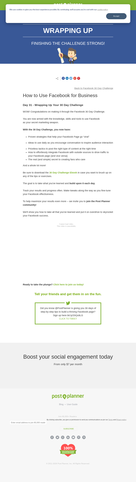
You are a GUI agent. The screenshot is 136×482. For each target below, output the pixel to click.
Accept (116, 16)
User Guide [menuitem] (72, 404)
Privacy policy (121, 420)
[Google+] (63, 438)
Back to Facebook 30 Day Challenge (93, 88)
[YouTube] (73, 438)
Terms (110, 420)
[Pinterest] (78, 438)
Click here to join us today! (68, 284)
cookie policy (102, 9)
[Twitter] (57, 438)
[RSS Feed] (84, 438)
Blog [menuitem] (61, 404)
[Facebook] (52, 438)
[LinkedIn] (68, 438)
